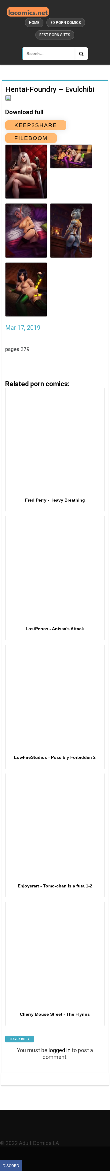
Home (34, 23)
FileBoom (31, 138)
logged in (60, 1050)
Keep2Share (35, 125)
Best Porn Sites (54, 35)
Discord (11, 1165)
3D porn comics (65, 23)
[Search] (81, 53)
